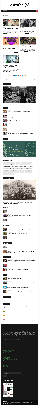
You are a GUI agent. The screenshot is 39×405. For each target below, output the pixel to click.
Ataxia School (6, 162)
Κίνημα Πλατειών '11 (15, 166)
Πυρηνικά (20, 170)
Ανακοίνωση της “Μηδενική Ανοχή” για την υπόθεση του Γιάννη (26, 47)
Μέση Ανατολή (12, 162)
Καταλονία (22, 172)
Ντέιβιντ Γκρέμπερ (28, 172)
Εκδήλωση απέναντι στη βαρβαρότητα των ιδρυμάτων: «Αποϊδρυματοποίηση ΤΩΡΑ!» (10, 48)
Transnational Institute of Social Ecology (10, 359)
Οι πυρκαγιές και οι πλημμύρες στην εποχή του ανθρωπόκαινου (17, 124)
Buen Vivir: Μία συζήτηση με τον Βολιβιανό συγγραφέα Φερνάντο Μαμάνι (19, 111)
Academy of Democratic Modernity (9, 361)
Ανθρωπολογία (6, 172)
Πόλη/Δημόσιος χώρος (19, 168)
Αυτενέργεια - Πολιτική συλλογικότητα (9, 348)
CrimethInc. (5, 365)
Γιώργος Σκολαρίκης (28, 168)
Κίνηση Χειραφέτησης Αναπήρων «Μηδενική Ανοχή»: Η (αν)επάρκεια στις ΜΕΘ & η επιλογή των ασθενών (10, 66)
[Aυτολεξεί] (19, 5)
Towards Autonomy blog (7, 351)
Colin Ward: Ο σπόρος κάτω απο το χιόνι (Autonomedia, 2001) (17, 233)
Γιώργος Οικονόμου (14, 170)
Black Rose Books (6, 358)
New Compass (5, 360)
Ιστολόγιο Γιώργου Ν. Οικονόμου (8, 350)
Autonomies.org (6, 366)
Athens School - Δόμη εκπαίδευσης (9, 346)
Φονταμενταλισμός (27, 164)
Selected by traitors (6, 357)
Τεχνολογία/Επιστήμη (23, 166)
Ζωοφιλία (12, 173)
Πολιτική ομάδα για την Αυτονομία (8, 349)
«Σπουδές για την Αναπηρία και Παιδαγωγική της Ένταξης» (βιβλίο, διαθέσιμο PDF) (27, 29)
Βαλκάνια (11, 172)
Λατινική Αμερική (7, 170)
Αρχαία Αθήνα (16, 172)
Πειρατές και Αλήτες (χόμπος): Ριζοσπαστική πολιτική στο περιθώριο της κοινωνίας (20, 133)
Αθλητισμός (18, 162)
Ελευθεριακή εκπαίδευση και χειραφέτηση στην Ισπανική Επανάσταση (20, 310)
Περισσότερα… (5, 33)
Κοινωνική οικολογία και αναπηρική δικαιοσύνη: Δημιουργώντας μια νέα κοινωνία (10, 29)
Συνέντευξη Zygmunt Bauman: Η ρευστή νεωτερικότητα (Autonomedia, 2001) (20, 237)
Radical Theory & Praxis (7, 352)
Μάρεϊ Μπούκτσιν (12, 164)
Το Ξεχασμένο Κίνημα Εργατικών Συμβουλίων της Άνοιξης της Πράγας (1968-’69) (16, 104)
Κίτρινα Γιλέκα (6, 168)
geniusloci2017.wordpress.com (8, 356)
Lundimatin (5, 364)
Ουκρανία (20, 164)
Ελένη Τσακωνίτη (6, 173)
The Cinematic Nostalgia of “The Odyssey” (14, 278)
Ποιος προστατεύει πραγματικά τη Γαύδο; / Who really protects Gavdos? (19, 291)
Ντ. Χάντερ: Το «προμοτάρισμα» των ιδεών (14, 120)
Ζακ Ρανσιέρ (30, 166)
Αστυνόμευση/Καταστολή (28, 170)
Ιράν (17, 164)
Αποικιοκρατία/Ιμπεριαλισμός (26, 162)
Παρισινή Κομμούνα (7, 166)
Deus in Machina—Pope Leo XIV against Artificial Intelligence (17, 287)
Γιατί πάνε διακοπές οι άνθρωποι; (12, 129)
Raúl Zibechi (12, 168)
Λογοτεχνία (5, 164)
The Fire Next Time (6, 353)
